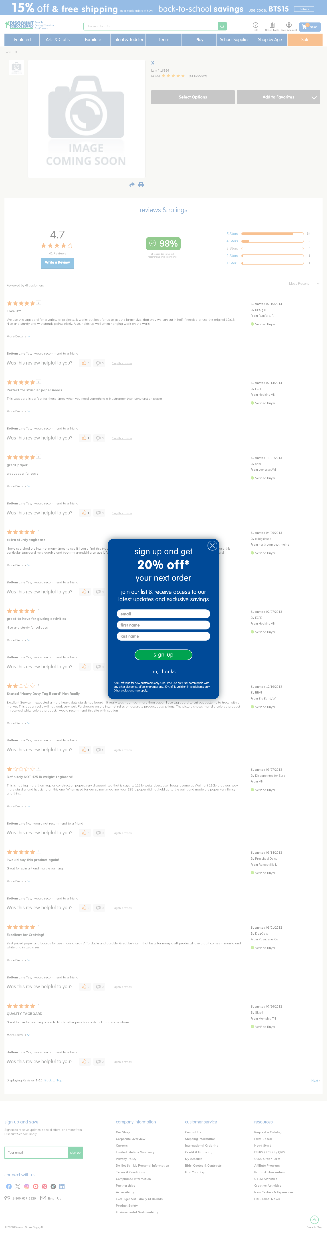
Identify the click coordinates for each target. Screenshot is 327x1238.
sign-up (163, 654)
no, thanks (163, 672)
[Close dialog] (212, 545)
